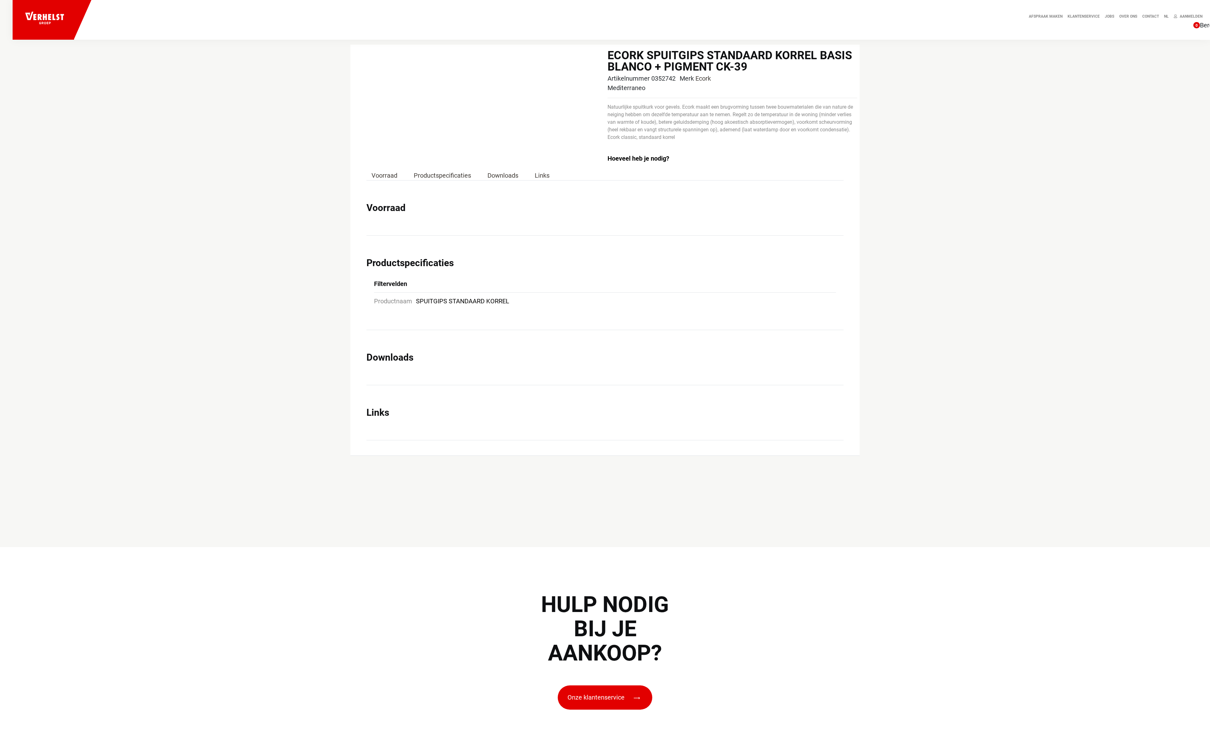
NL (1166, 16)
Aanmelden (1191, 16)
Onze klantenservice (597, 697)
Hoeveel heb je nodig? (638, 158)
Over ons (1128, 16)
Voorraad (384, 175)
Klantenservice (1084, 16)
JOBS (1109, 16)
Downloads (502, 175)
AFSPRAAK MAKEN (1046, 16)
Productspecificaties (442, 175)
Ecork (703, 78)
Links (542, 175)
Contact (1150, 16)
